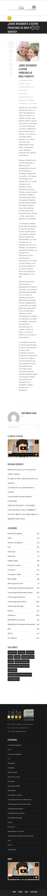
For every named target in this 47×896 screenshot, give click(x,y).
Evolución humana (23, 565)
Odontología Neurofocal (23, 597)
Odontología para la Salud (23, 602)
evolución (30, 652)
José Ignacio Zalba (29, 413)
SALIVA (23, 633)
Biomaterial (12, 652)
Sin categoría (30, 100)
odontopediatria (14, 679)
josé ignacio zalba (27, 657)
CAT (23, 547)
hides (10, 657)
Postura (23, 611)
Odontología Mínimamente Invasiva (23, 592)
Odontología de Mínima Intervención (23, 588)
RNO (23, 629)
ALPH (23, 538)
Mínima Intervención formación (18, 666)
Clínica (20, 892)
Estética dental (25, 87)
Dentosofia (23, 552)
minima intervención (21, 661)
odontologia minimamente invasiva (20, 674)
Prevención (22, 100)
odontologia (12, 670)
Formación (23, 570)
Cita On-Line (33, 892)
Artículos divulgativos (23, 543)
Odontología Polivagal (23, 606)
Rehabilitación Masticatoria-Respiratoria (23, 624)
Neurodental (23, 579)
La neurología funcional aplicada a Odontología (20, 499)
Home (14, 892)
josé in (11, 661)
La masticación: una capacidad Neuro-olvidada (21, 490)
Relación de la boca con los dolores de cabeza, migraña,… (22, 472)
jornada (17, 657)
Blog (26, 892)
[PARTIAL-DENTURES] (28, 51)
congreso (21, 652)
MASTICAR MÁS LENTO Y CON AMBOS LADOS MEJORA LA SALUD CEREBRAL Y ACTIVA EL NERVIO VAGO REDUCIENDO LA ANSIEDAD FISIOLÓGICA (23, 512)
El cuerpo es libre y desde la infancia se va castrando (23, 481)
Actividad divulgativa (23, 533)
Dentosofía (23, 556)
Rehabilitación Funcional (23, 620)
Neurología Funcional (23, 583)
